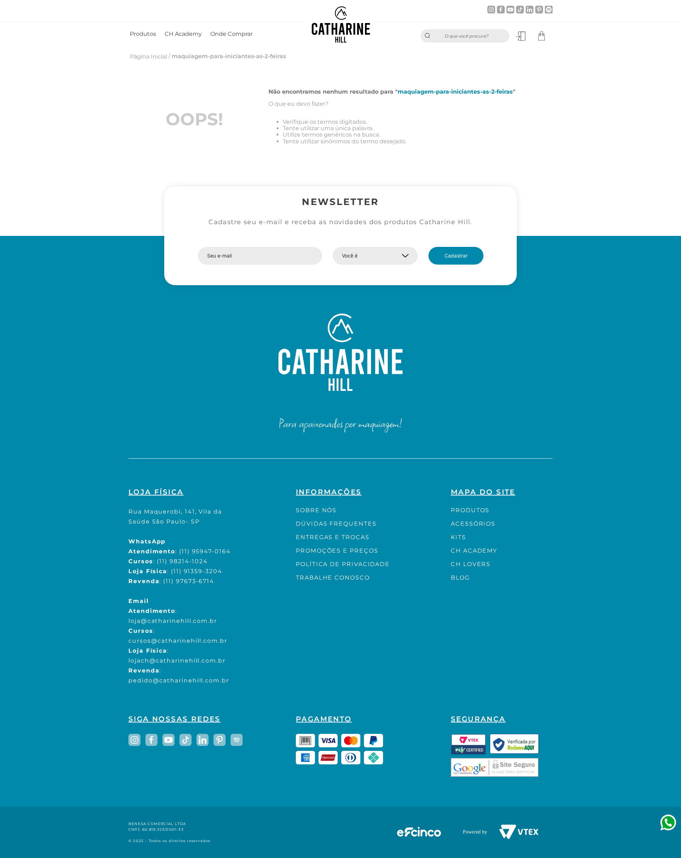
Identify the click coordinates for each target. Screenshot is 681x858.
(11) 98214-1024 (182, 561)
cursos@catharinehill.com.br (177, 640)
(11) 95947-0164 (205, 551)
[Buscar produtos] (429, 36)
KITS (458, 537)
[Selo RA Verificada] (514, 744)
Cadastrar (455, 256)
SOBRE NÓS (316, 510)
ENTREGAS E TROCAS (333, 537)
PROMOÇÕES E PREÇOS (337, 550)
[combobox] (465, 36)
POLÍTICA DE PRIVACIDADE (343, 564)
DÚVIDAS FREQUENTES (336, 523)
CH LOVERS (471, 564)
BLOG (460, 577)
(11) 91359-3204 (196, 571)
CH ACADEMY (474, 550)
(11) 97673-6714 (188, 581)
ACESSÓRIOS (473, 523)
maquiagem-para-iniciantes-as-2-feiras (229, 56)
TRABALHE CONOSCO (333, 577)
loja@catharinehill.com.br (172, 621)
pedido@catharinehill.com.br (178, 680)
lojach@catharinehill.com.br (177, 660)
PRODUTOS (470, 510)
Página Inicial (148, 56)
